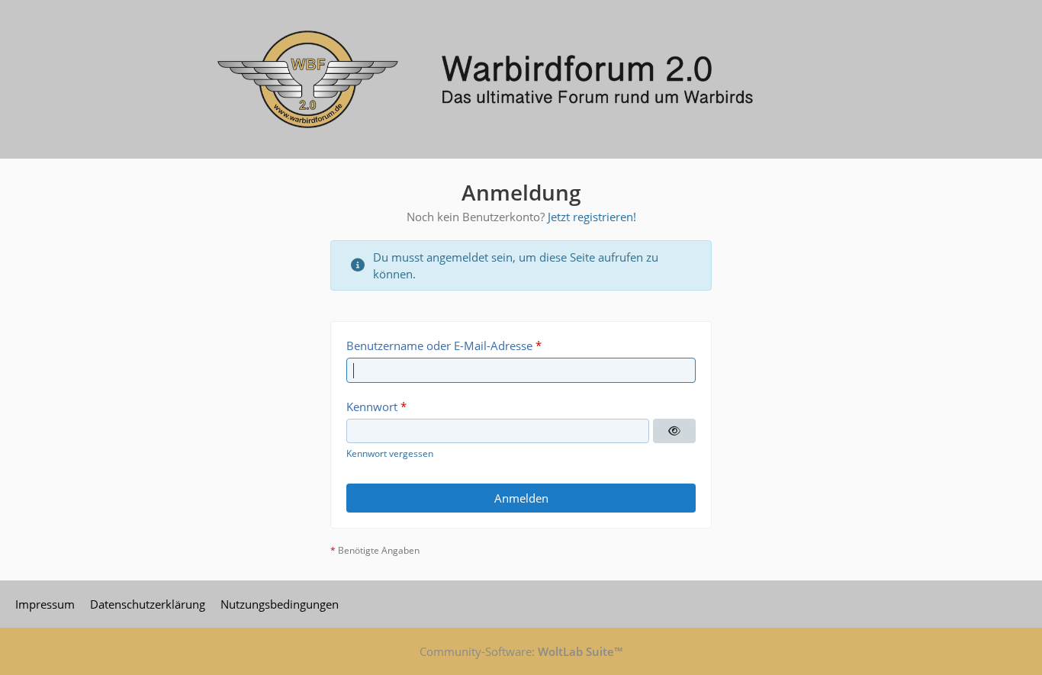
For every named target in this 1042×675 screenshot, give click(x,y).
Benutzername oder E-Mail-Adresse (439, 345)
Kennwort (371, 406)
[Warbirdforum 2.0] (521, 79)
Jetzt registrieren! (592, 216)
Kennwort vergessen (389, 453)
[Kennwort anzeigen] (674, 431)
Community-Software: (521, 651)
